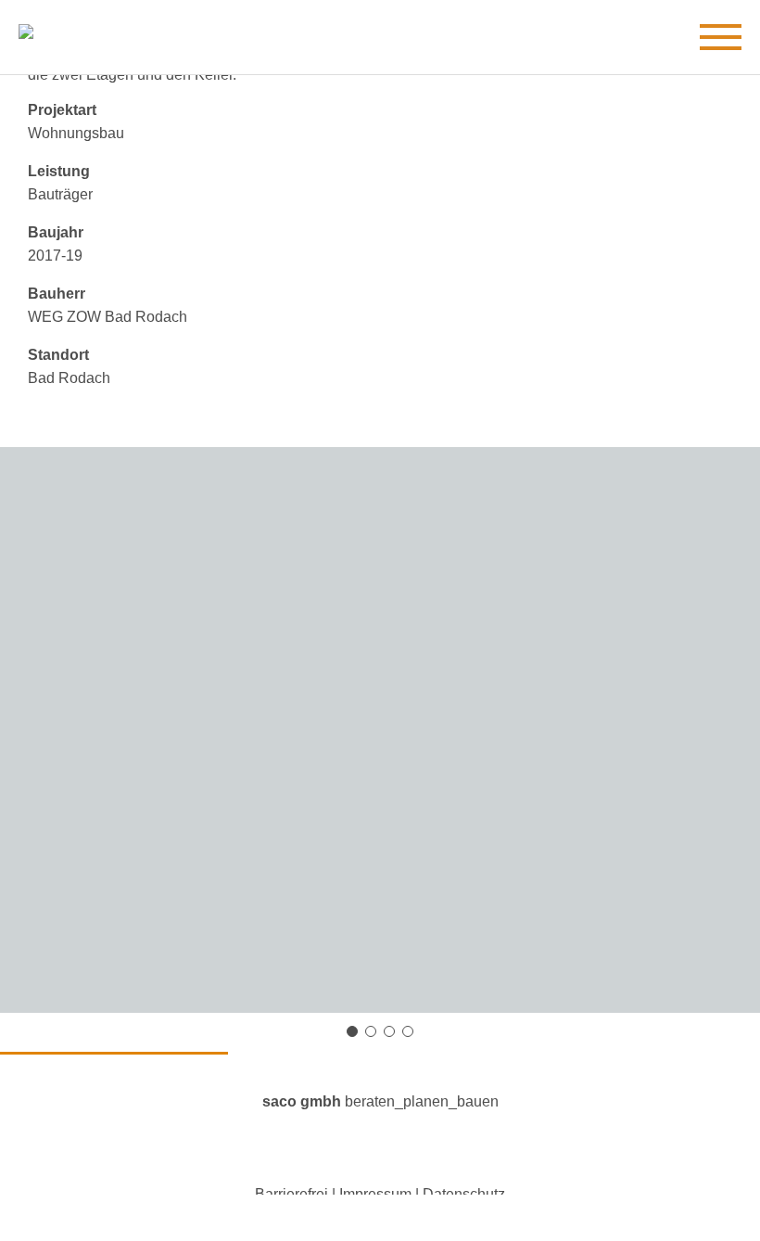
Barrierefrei (291, 1194)
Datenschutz (464, 1194)
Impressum (375, 1194)
